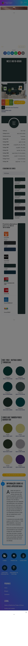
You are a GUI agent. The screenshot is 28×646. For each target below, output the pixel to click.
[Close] (26, 612)
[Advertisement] (14, 629)
